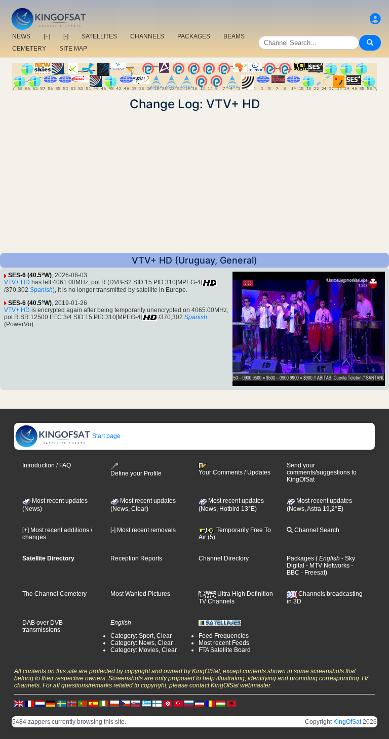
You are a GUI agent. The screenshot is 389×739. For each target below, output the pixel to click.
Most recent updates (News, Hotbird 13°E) (231, 504)
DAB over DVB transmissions (42, 626)
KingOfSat (347, 721)
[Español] (93, 703)
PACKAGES (193, 36)
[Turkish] (178, 703)
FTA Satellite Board (225, 650)
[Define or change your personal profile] (375, 19)
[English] (18, 703)
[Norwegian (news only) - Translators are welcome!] (71, 703)
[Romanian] (210, 703)
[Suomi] (157, 703)
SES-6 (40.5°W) (30, 275)
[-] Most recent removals (143, 530)
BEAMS (234, 36)
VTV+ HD (17, 282)
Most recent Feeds (224, 642)
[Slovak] (135, 703)
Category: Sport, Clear (141, 635)
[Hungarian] (220, 703)
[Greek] (146, 703)
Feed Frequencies (224, 635)
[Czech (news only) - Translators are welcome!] (125, 703)
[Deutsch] (50, 703)
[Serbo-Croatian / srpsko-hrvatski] (199, 703)
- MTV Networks (326, 565)
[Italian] (103, 703)
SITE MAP (73, 48)
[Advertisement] (194, 182)
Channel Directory (224, 558)
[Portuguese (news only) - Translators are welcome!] (82, 703)
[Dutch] (40, 703)
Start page (106, 436)
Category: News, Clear (141, 642)
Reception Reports (136, 558)
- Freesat (312, 572)
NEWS (21, 36)
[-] (65, 36)
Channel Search (316, 530)
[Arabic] (167, 703)
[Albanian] (231, 703)
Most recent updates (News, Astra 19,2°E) (319, 504)
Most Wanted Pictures (140, 593)
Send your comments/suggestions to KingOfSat (322, 472)
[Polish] (114, 703)
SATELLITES (99, 36)
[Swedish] (61, 703)
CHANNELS (147, 36)
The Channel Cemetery (54, 593)
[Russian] (188, 703)
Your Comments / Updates (234, 472)
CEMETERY (29, 48)
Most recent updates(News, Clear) (143, 504)
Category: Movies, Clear (143, 650)
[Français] (29, 703)
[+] (47, 36)
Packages (300, 558)
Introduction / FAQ (46, 465)
